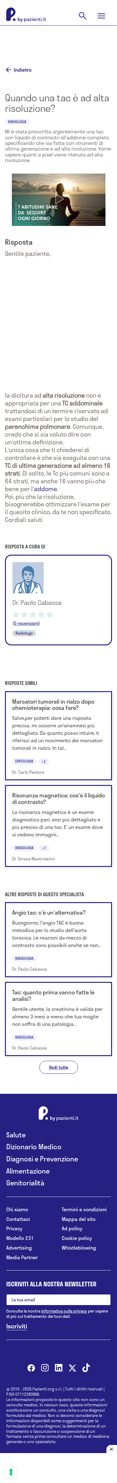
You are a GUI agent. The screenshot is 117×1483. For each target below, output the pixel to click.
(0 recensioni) (26, 623)
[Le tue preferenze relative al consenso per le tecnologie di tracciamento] (11, 1472)
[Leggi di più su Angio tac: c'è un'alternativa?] (58, 939)
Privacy (14, 1228)
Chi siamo (17, 1209)
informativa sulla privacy (64, 1311)
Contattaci (18, 1219)
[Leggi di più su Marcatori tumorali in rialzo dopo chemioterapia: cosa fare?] (58, 736)
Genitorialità (25, 1182)
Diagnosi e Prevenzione (42, 1158)
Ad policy (72, 1228)
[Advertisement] (59, 41)
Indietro (23, 70)
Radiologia (17, 121)
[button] (58, 198)
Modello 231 (20, 1238)
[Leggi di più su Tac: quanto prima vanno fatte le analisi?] (58, 1019)
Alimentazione (28, 1170)
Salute (16, 1134)
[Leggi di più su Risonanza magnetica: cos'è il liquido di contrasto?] (58, 826)
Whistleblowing (79, 1248)
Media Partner (22, 1257)
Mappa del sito (78, 1219)
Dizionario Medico (33, 1146)
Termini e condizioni (84, 1209)
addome (45, 488)
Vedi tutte (58, 1067)
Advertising (19, 1248)
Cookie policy (77, 1238)
